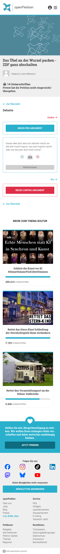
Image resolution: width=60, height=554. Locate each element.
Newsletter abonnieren (30, 489)
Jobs (5, 506)
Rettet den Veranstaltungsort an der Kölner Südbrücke (27, 392)
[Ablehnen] (38, 156)
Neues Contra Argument (30, 190)
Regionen (7, 542)
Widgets (37, 506)
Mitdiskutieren (30, 167)
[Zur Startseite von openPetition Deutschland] (18, 7)
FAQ (35, 503)
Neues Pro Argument (30, 128)
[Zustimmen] (22, 156)
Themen (7, 539)
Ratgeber (7, 529)
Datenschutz (39, 536)
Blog (5, 509)
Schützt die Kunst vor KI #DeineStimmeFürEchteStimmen (28, 270)
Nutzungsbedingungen (44, 532)
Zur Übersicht (13, 104)
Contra (51, 117)
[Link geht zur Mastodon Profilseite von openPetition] (7, 475)
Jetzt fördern (30, 445)
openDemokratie (41, 509)
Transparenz (39, 529)
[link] (55, 8)
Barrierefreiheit (40, 542)
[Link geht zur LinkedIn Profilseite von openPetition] (52, 466)
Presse (6, 513)
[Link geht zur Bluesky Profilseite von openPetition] (22, 475)
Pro (53, 179)
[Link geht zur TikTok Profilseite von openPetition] (37, 466)
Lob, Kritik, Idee (11, 516)
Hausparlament (40, 513)
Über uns (7, 503)
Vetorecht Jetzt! (40, 519)
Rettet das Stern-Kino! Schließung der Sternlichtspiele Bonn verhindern (28, 331)
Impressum (38, 539)
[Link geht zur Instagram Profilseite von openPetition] (22, 466)
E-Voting (37, 516)
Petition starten (10, 536)
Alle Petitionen (10, 532)
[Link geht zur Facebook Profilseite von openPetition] (7, 466)
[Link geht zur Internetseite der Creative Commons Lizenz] (4, 551)
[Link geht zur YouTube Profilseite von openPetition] (37, 475)
